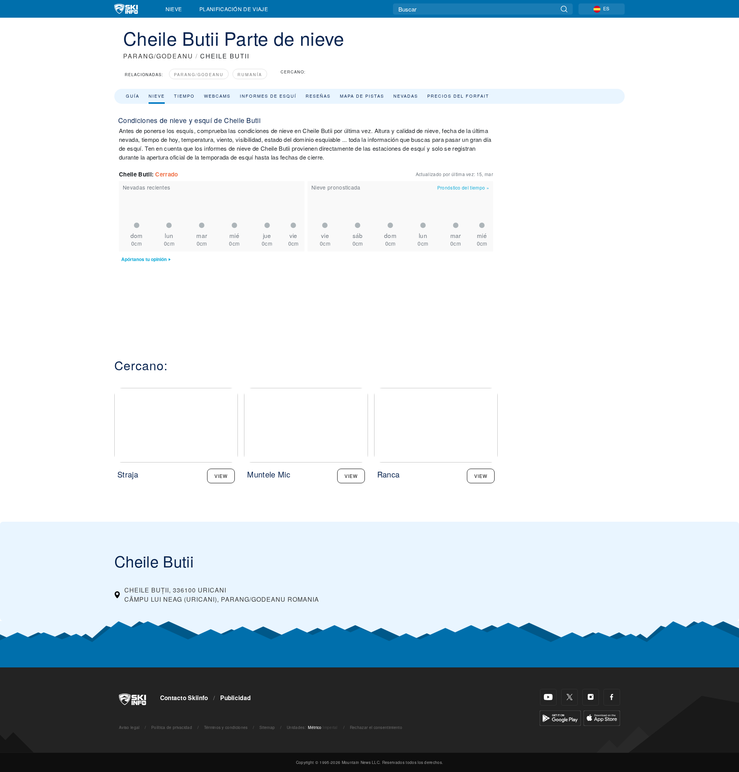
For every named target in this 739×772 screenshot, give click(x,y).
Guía (132, 96)
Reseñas (318, 96)
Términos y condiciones (226, 727)
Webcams (217, 96)
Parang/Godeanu (199, 74)
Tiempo (184, 96)
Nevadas (405, 96)
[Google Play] (560, 717)
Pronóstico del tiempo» (463, 187)
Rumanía (249, 74)
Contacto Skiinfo (184, 698)
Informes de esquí (268, 96)
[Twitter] (569, 697)
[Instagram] (590, 697)
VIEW (220, 476)
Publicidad (235, 698)
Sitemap (267, 727)
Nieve (174, 9)
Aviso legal (129, 727)
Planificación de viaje (233, 9)
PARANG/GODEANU (158, 56)
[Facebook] (612, 697)
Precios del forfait (458, 96)
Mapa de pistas (362, 96)
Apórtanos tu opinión (144, 259)
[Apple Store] (602, 717)
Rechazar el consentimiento (376, 727)
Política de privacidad (171, 727)
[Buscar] (564, 9)
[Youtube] (548, 697)
